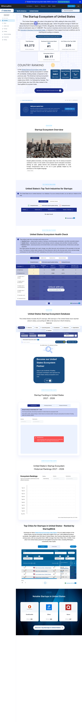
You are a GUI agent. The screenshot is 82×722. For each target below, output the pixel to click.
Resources (43, 6)
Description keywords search (30, 339)
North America (22, 11)
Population (57, 556)
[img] (53, 53)
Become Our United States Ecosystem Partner (48, 90)
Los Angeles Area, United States (43, 574)
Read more (49, 323)
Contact (53, 6)
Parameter (20, 266)
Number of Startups (68, 209)
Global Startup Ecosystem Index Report (46, 532)
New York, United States (41, 571)
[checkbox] (52, 267)
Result (53, 265)
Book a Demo (71, 6)
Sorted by (56, 550)
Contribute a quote (69, 108)
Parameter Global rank (33, 266)
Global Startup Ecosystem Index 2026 (34, 69)
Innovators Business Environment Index (32, 30)
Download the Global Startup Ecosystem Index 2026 (48, 36)
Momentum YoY (52, 209)
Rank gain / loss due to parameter (75, 266)
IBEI (49, 43)
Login (78, 6)
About (49, 6)
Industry (25, 209)
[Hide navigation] (14, 15)
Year (66, 556)
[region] (49, 348)
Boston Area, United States (42, 577)
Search (24, 550)
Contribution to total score (63, 266)
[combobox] (71, 11)
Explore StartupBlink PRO (55, 290)
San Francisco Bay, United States (43, 567)
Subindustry (36, 556)
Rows (22, 580)
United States (33, 11)
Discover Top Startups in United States (48, 627)
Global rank (38, 209)
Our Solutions (29, 6)
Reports (36, 6)
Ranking (44, 476)
